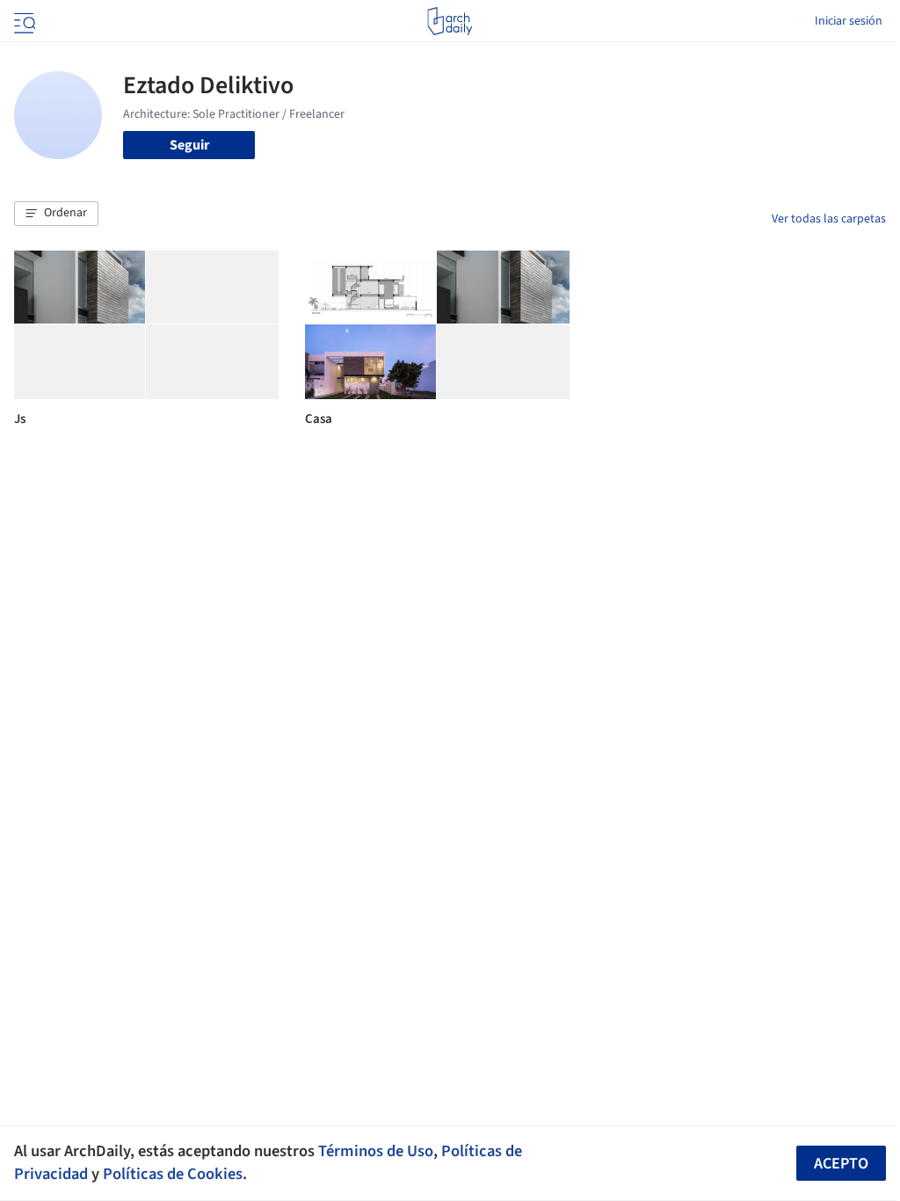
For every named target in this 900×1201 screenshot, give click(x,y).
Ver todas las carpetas (829, 219)
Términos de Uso (375, 1150)
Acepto (841, 1164)
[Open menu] (23, 21)
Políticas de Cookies (173, 1173)
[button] (56, 213)
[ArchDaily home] (449, 21)
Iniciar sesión (848, 21)
